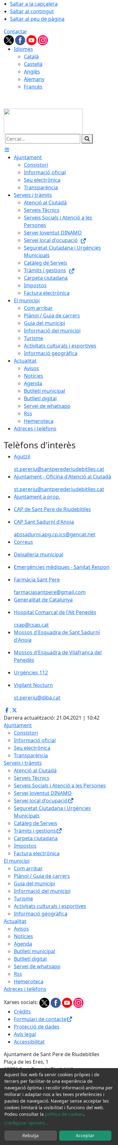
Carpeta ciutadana (36, 838)
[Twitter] (9, 39)
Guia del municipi (34, 883)
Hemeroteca (28, 981)
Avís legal (25, 1034)
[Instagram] (43, 39)
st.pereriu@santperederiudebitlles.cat (59, 469)
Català (31, 56)
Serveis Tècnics (31, 778)
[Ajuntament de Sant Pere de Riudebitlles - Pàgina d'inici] (43, 120)
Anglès (32, 71)
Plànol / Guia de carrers (42, 875)
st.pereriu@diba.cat (37, 697)
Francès (33, 86)
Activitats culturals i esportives (50, 906)
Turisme (23, 898)
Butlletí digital (30, 958)
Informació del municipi (42, 891)
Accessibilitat (29, 1041)
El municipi (17, 860)
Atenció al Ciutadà (35, 770)
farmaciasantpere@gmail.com (50, 592)
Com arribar (28, 868)
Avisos (21, 928)
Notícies (23, 936)
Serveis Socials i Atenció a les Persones (60, 785)
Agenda (23, 943)
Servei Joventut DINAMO (43, 793)
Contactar (15, 31)
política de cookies (64, 1114)
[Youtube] (32, 39)
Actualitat (15, 921)
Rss (18, 973)
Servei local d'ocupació (41, 800)
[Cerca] (87, 138)
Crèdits (22, 1011)
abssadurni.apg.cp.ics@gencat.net (54, 534)
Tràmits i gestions (35, 830)
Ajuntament (18, 725)
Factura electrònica (36, 853)
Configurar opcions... (26, 1123)
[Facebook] (20, 39)
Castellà (33, 64)
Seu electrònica (32, 747)
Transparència (31, 755)
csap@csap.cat (31, 624)
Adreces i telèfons (25, 989)
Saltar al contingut (32, 11)
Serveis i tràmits (23, 762)
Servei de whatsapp (37, 966)
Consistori (26, 732)
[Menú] (7, 149)
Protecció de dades (36, 1026)
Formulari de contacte (40, 1019)
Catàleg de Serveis (35, 823)
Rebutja (30, 1135)
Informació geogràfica (40, 913)
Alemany (34, 79)
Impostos (25, 845)
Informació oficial (35, 740)
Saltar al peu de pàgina (37, 18)
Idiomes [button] (23, 49)
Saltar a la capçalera (34, 3)
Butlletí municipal (34, 951)
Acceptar (85, 1135)
